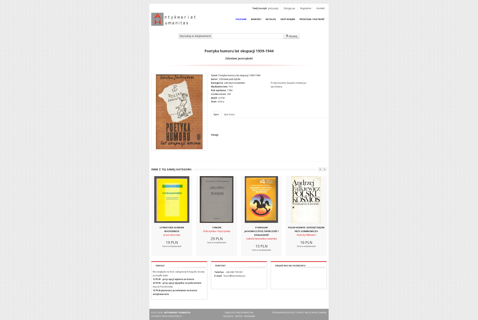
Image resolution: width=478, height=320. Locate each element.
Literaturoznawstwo (234, 82)
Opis (216, 114)
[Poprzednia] (320, 169)
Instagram (249, 316)
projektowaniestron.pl (172, 316)
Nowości (256, 19)
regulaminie (320, 312)
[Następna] (325, 169)
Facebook (228, 316)
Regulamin (305, 8)
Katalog (271, 19)
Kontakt (320, 8)
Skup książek (287, 19)
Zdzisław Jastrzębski (229, 79)
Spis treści (229, 114)
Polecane (241, 19)
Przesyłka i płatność (312, 19)
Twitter (238, 316)
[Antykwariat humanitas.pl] (174, 19)
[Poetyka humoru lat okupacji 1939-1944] (179, 112)
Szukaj (292, 36)
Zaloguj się (289, 8)
